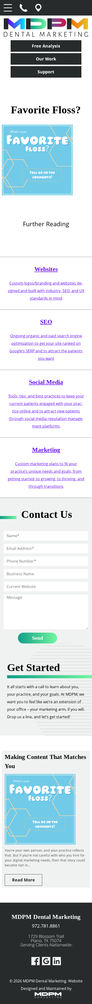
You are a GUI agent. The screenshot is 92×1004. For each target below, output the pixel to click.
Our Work (46, 59)
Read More (23, 880)
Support (46, 72)
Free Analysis (46, 46)
